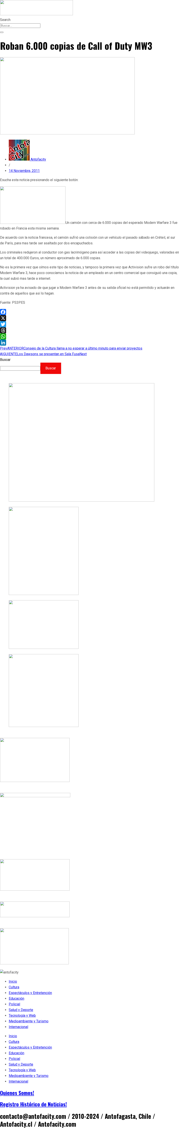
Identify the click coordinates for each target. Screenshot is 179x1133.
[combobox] (20, 25)
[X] (89, 318)
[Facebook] (89, 312)
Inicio (13, 981)
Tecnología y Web (22, 1015)
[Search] (1, 32)
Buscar (5, 360)
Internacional (18, 1027)
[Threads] (89, 330)
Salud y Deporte (21, 1010)
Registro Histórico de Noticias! (33, 1104)
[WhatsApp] (89, 336)
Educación (16, 998)
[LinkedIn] (89, 342)
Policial (14, 1004)
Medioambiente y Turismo (28, 1021)
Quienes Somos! (17, 1093)
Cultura (14, 987)
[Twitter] (89, 324)
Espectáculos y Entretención (30, 993)
